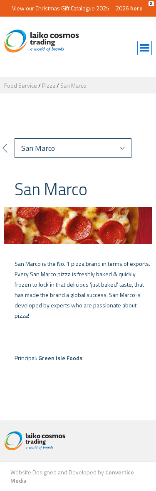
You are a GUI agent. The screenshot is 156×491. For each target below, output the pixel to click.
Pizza (48, 85)
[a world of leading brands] (78, 441)
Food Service (20, 85)
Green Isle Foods (60, 358)
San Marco (73, 85)
